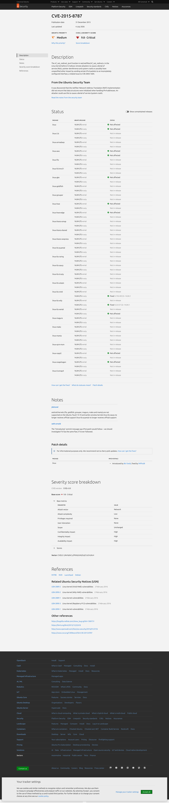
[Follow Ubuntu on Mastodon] (111, 768)
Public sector (77, 755)
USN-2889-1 (56, 598)
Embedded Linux (68, 692)
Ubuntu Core (22, 697)
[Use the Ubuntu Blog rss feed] (145, 768)
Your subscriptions (59, 739)
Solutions (20, 750)
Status (21, 59)
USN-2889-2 (56, 587)
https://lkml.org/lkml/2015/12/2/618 (66, 625)
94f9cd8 (141, 463)
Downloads (21, 734)
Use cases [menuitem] (64, 2)
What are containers (59, 729)
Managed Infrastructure (82, 750)
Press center (99, 768)
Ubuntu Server (22, 708)
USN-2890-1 (56, 609)
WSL (69, 734)
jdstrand (55, 407)
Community (77, 687)
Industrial (66, 755)
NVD (60, 575)
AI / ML (19, 681)
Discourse (93, 739)
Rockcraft (125, 729)
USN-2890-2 (56, 592)
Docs (86, 666)
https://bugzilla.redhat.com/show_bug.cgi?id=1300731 (73, 621)
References (23, 71)
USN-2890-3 (56, 603)
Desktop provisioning (81, 745)
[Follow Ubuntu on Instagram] (128, 768)
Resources (96, 671)
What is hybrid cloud (100, 713)
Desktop (55, 734)
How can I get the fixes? (61, 385)
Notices (115, 7)
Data (57, 750)
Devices (95, 745)
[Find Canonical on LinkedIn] (122, 768)
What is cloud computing (61, 713)
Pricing (84, 739)
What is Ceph (57, 666)
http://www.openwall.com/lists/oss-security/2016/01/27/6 (75, 629)
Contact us (23, 768)
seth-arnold (56, 424)
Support (61, 660)
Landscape (21, 724)
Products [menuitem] (54, 2)
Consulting (77, 666)
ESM (70, 7)
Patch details (98, 385)
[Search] (152, 2)
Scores (59, 548)
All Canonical (142, 2)
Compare (73, 724)
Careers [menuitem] (109, 2)
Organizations (57, 703)
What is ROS (65, 687)
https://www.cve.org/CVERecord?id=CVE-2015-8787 (72, 633)
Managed (67, 666)
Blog (81, 768)
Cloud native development (136, 750)
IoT (18, 692)
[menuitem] (144, 2)
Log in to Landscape (100, 724)
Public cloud (132, 713)
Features (55, 697)
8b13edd (127, 463)
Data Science (67, 681)
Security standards (94, 7)
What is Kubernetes (59, 671)
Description (23, 55)
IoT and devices (118, 750)
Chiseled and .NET (92, 729)
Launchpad (69, 575)
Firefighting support (106, 739)
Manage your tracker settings (127, 792)
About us (55, 768)
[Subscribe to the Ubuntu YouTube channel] (134, 768)
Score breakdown (83, 43)
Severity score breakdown (29, 67)
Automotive (56, 755)
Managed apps (57, 676)
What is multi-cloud (117, 713)
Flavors (79, 703)
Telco (86, 755)
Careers (74, 768)
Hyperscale (56, 708)
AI (52, 750)
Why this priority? (58, 43)
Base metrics (62, 501)
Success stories (66, 697)
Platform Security (58, 7)
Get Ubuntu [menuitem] (98, 2)
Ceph (19, 666)
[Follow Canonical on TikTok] (139, 768)
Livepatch (79, 7)
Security (20, 718)
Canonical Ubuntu (23, 2)
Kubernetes (21, 671)
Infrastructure (65, 750)
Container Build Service (110, 729)
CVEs (107, 7)
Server (63, 734)
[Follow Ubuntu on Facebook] (117, 768)
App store (55, 692)
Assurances (126, 7)
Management (82, 692)
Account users (73, 739)
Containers (21, 729)
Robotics (20, 687)
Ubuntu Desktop (23, 703)
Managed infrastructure (26, 676)
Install (54, 660)
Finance (93, 755)
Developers (69, 703)
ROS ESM (55, 687)
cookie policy (43, 796)
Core (75, 734)
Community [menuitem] (86, 2)
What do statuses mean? (81, 385)
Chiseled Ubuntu (75, 729)
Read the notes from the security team (67, 97)
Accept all (146, 792)
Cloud (19, 713)
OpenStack (21, 660)
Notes (21, 63)
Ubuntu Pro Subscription (61, 745)
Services (77, 697)
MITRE (54, 575)
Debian (78, 575)
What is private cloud (81, 713)
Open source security (102, 750)
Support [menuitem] (75, 2)
